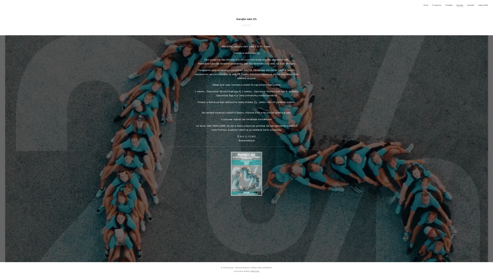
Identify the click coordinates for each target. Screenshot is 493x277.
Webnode (255, 271)
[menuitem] (426, 5)
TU (258, 53)
